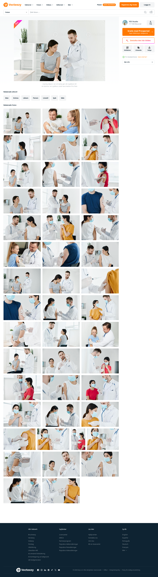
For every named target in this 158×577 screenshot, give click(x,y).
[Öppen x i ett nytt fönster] (55, 570)
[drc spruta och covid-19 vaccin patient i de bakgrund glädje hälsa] (61, 361)
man (6, 98)
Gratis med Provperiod (138, 32)
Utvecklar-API (33, 550)
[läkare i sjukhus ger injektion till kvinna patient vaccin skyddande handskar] (22, 227)
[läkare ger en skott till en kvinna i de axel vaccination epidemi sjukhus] (100, 254)
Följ (150, 24)
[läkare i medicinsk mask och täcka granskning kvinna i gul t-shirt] (100, 307)
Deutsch (125, 544)
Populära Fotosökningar (67, 547)
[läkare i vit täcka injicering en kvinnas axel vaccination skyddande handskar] (61, 307)
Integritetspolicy (114, 570)
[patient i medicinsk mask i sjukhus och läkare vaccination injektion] (100, 464)
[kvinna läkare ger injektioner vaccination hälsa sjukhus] (61, 121)
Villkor (106, 570)
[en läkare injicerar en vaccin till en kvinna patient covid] (22, 414)
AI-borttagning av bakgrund (38, 557)
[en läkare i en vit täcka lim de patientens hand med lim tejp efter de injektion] (100, 174)
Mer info (127, 62)
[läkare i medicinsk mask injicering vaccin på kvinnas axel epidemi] (61, 414)
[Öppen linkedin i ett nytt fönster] (45, 570)
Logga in (147, 5)
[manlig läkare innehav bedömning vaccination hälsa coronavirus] (100, 387)
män (62, 98)
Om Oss (91, 541)
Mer (69, 5)
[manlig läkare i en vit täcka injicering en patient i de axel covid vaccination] (22, 464)
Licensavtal (63, 535)
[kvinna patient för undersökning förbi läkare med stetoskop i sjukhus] (78, 439)
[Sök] (145, 12)
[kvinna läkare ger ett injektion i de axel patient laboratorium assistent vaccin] (61, 254)
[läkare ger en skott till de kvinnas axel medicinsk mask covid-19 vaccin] (100, 147)
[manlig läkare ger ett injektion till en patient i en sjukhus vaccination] (61, 281)
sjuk (54, 98)
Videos (48, 5)
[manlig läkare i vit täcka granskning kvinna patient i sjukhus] (61, 201)
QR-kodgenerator (34, 560)
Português (126, 541)
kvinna (15, 98)
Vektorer (28, 5)
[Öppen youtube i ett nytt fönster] (59, 570)
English (125, 535)
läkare (25, 98)
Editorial (59, 5)
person (35, 98)
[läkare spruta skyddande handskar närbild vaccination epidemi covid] (61, 387)
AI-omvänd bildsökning (36, 554)
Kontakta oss (93, 538)
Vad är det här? (142, 57)
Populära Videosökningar (68, 550)
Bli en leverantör (94, 544)
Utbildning (32, 547)
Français (125, 547)
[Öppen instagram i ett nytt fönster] (41, 570)
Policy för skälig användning (131, 570)
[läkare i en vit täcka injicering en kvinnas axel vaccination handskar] (61, 174)
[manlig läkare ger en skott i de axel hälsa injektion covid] (22, 147)
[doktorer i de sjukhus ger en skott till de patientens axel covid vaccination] (100, 121)
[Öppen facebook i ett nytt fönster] (38, 570)
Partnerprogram (65, 541)
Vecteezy (31, 538)
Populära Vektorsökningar (68, 544)
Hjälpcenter (92, 535)
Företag (31, 544)
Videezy (31, 541)
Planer (99, 5)
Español (125, 538)
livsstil (45, 98)
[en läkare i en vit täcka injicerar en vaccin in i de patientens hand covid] (22, 334)
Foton (39, 5)
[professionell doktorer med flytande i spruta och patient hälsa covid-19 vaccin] (61, 464)
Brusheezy (32, 535)
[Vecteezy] (12, 5)
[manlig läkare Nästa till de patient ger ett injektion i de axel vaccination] (22, 174)
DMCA (61, 538)
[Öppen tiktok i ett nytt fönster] (52, 570)
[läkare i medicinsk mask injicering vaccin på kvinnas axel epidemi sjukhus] (22, 490)
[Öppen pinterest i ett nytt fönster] (48, 570)
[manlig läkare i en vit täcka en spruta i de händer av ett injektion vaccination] (22, 201)
